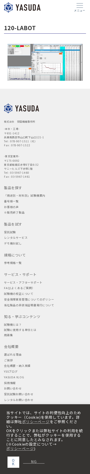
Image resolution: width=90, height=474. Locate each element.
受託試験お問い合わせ (19, 394)
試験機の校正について (19, 294)
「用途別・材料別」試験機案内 (24, 195)
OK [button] (13, 462)
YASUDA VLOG (14, 377)
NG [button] (31, 461)
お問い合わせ (13, 388)
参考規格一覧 (13, 263)
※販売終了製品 (14, 212)
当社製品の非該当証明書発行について (29, 305)
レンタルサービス (16, 237)
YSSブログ (11, 371)
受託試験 (10, 232)
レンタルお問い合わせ (19, 400)
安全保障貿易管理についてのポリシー (29, 299)
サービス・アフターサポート (23, 282)
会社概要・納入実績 (17, 366)
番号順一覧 (11, 201)
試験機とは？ (13, 324)
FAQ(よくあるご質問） (19, 288)
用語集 (8, 335)
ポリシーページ (36, 421)
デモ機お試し (13, 243)
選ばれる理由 (13, 354)
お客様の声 (11, 207)
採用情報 (10, 383)
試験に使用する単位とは (20, 330)
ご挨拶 (8, 360)
